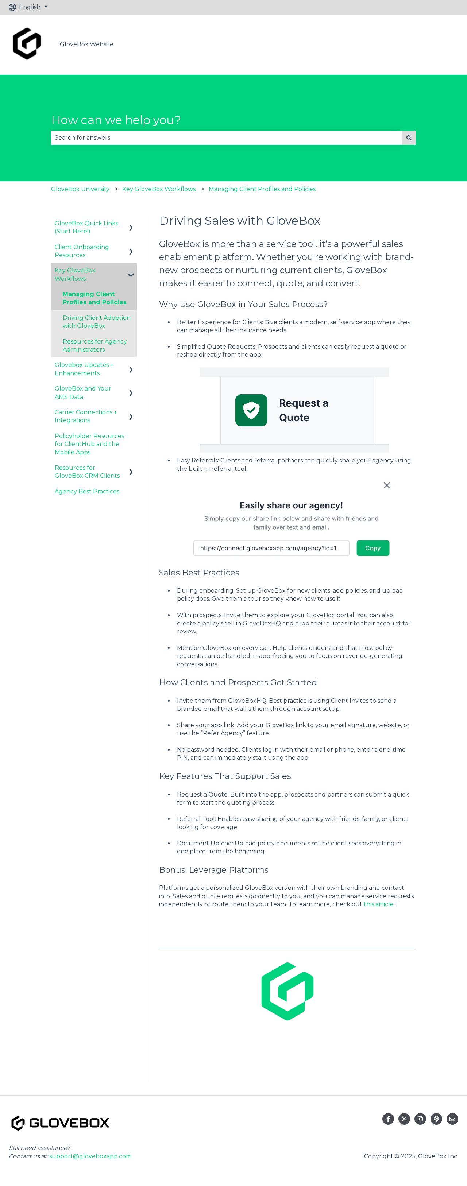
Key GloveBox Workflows (159, 189)
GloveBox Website (86, 44)
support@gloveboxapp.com (90, 1156)
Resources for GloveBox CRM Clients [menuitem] (87, 471)
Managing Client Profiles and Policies (262, 189)
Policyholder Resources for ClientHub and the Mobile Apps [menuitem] (89, 444)
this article (379, 904)
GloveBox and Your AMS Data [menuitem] (83, 392)
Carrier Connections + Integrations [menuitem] (86, 416)
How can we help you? (116, 120)
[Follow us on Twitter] (404, 1119)
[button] (131, 224)
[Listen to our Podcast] (436, 1119)
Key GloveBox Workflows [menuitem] (75, 274)
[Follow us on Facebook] (388, 1119)
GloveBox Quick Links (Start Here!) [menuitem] (86, 227)
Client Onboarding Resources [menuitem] (82, 251)
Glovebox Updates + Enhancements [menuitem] (84, 368)
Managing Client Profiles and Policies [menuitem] (95, 298)
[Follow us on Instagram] (420, 1119)
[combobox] (226, 138)
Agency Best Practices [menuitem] (87, 491)
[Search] (409, 138)
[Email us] (452, 1119)
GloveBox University (80, 189)
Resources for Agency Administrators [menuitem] (95, 345)
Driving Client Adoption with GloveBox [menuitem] (97, 321)
